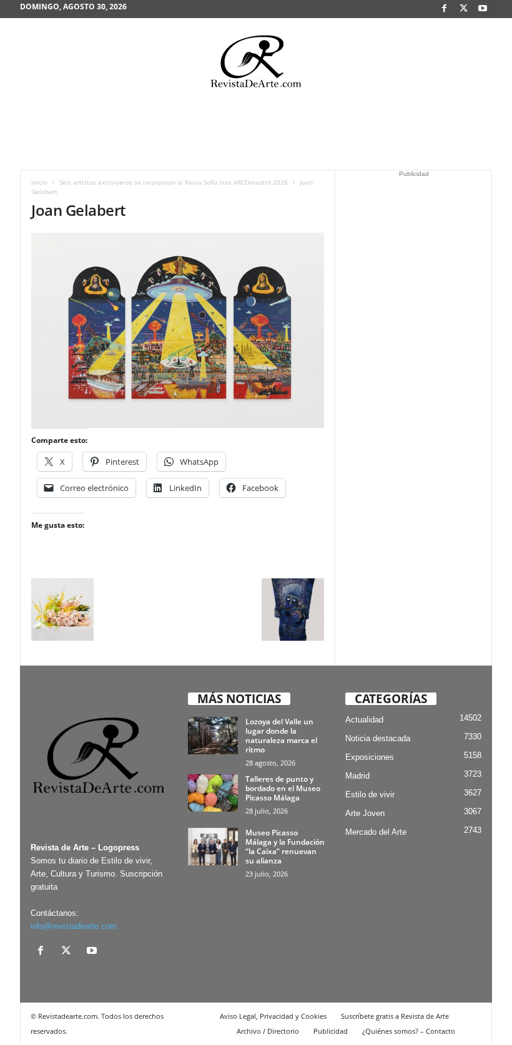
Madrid (357, 775)
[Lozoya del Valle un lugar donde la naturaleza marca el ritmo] (213, 735)
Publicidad (330, 1031)
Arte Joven (365, 813)
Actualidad (364, 719)
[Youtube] (482, 9)
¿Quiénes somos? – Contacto (408, 1031)
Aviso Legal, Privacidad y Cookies (273, 1016)
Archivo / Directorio (268, 1031)
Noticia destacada (377, 738)
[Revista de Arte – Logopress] (256, 65)
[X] (463, 9)
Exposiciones (369, 757)
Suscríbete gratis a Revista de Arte (395, 1016)
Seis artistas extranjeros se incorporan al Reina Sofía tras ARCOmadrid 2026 (173, 182)
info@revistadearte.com (74, 926)
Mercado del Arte (375, 832)
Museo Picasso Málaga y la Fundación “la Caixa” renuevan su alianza (285, 846)
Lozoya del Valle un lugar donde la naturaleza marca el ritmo (281, 735)
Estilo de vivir (370, 794)
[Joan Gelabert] (177, 330)
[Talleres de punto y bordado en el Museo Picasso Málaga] (213, 793)
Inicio (39, 182)
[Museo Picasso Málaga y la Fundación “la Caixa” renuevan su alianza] (213, 846)
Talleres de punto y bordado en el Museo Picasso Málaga (282, 788)
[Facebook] (443, 9)
